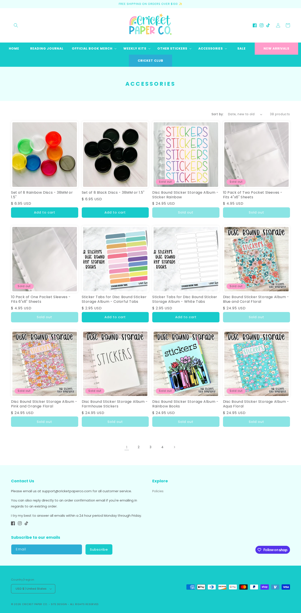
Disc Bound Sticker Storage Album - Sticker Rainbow (185, 195)
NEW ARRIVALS (276, 48)
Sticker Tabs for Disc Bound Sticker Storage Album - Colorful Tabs (114, 299)
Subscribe (99, 549)
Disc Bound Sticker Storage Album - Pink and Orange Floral (44, 404)
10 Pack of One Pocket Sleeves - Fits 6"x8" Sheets (41, 299)
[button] (16, 25)
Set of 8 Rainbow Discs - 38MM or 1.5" (42, 195)
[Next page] (174, 447)
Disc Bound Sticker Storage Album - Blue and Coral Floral (256, 299)
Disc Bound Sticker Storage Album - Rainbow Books (185, 404)
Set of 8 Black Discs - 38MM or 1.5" (113, 192)
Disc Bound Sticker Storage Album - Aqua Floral (256, 404)
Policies (158, 491)
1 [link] (126, 447)
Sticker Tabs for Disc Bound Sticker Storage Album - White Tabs (184, 299)
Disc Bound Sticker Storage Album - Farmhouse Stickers (115, 404)
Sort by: (218, 114)
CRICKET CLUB (150, 60)
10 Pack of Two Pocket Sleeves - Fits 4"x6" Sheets (253, 195)
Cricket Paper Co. (35, 604)
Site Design (59, 604)
